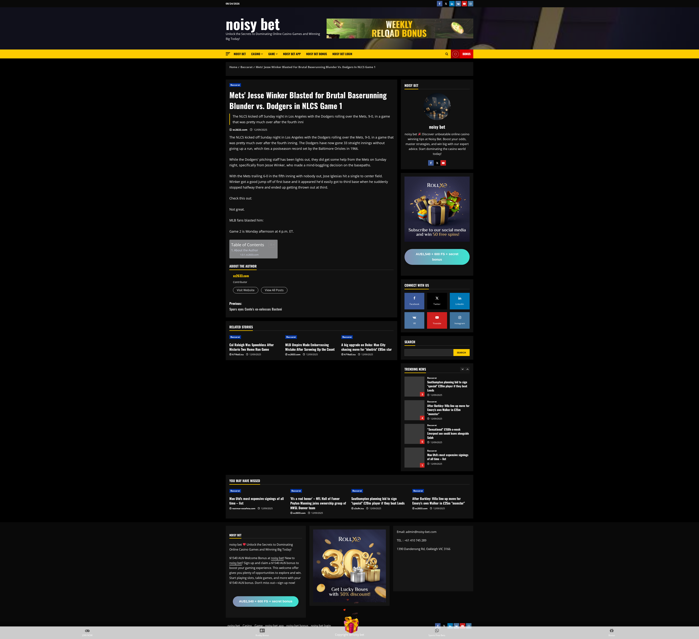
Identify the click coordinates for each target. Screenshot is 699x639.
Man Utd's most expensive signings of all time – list (414, 434)
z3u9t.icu (359, 508)
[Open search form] (446, 54)
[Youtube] (443, 163)
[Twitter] (437, 163)
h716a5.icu (238, 354)
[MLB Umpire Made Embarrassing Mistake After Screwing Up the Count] (311, 337)
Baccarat (235, 84)
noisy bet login (342, 54)
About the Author (246, 250)
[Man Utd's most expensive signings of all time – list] (258, 491)
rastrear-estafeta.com (243, 508)
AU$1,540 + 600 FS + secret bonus (437, 256)
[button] (228, 53)
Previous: (255, 306)
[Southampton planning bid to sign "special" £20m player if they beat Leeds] (380, 491)
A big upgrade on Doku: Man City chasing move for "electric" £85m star (366, 347)
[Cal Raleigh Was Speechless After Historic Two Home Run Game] (255, 337)
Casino (255, 54)
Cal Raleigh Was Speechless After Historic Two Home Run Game (251, 347)
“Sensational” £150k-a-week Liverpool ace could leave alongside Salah (414, 410)
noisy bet (253, 23)
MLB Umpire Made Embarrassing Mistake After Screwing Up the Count (310, 347)
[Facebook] (431, 163)
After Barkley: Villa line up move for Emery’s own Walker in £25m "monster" (414, 387)
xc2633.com (240, 129)
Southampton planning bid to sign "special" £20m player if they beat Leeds (378, 500)
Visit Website (245, 290)
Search (409, 342)
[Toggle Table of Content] (270, 245)
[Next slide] (467, 369)
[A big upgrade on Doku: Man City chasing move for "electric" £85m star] (367, 337)
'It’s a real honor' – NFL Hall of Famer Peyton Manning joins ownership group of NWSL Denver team (414, 458)
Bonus (467, 54)
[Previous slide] (462, 369)
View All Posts (274, 290)
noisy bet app (292, 54)
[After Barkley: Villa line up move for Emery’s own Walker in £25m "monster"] (441, 491)
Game (271, 54)
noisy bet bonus (316, 54)
